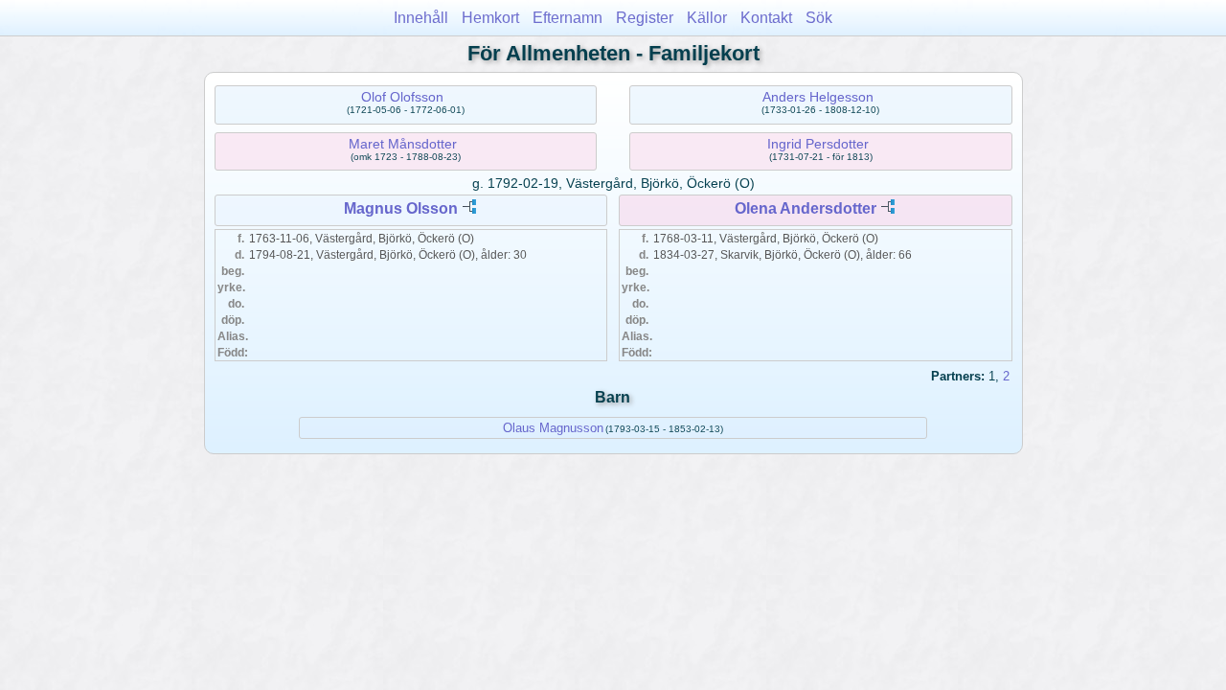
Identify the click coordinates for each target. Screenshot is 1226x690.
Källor (707, 18)
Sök (819, 18)
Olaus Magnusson (553, 428)
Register (644, 18)
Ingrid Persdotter (818, 143)
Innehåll (421, 18)
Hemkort (490, 18)
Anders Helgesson (818, 96)
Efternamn (567, 18)
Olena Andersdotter (805, 208)
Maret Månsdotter (403, 143)
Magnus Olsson (401, 208)
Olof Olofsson (402, 96)
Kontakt (766, 18)
